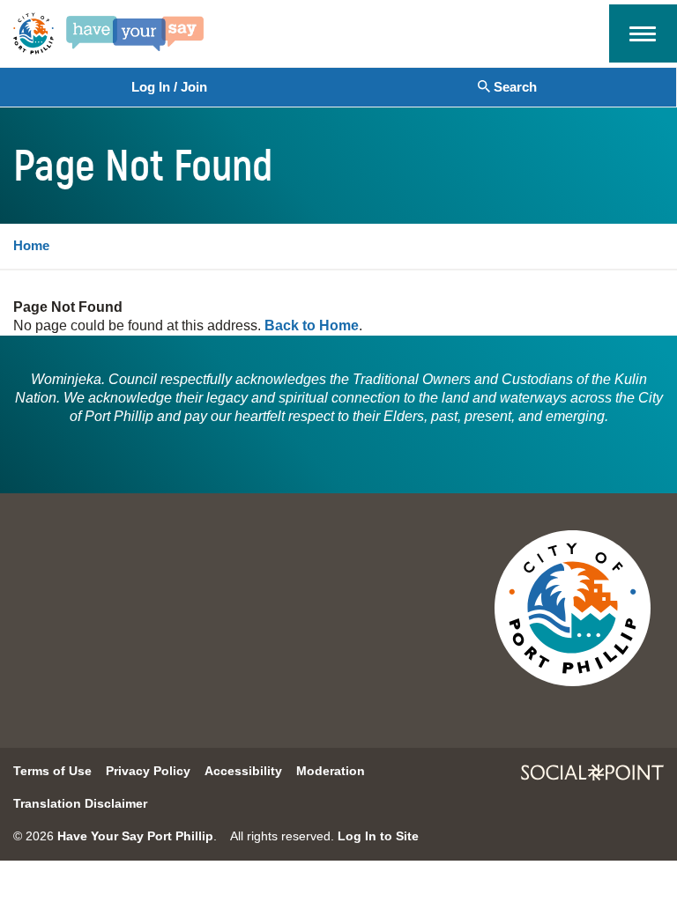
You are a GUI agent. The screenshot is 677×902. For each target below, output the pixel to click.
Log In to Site (378, 836)
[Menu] (642, 31)
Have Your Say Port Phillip (135, 836)
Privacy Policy (148, 771)
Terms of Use (52, 771)
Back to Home (311, 325)
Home (31, 245)
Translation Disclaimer (80, 803)
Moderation (330, 771)
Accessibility (243, 771)
